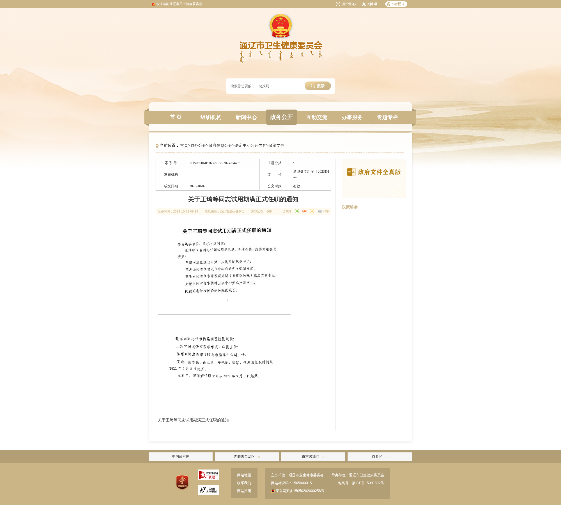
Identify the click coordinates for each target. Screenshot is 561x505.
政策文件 (276, 145)
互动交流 (316, 117)
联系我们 (244, 483)
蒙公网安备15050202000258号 (299, 491)
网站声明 (244, 491)
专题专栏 (387, 117)
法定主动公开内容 (250, 145)
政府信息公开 (220, 145)
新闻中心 (246, 117)
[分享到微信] (297, 211)
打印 (326, 211)
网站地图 (244, 475)
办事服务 (352, 117)
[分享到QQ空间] (312, 211)
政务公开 (281, 117)
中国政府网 (181, 456)
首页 (184, 145)
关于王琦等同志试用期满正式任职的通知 (193, 420)
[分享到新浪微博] (304, 211)
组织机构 (211, 117)
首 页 (176, 117)
